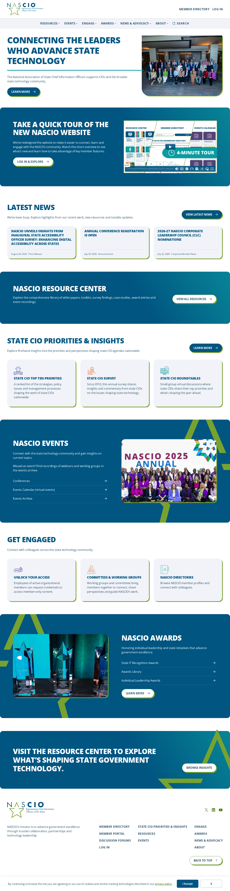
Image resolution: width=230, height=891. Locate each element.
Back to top (203, 860)
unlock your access (31, 577)
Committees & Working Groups (114, 577)
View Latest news (199, 214)
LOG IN (217, 9)
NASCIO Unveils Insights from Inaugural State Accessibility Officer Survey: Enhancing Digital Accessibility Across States (41, 237)
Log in (104, 847)
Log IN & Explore (30, 162)
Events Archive (22, 499)
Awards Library (131, 672)
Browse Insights (199, 768)
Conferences (21, 481)
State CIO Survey (101, 378)
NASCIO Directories (176, 577)
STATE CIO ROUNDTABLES (180, 378)
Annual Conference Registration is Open (114, 233)
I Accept (188, 883)
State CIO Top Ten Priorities (37, 378)
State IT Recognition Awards (139, 663)
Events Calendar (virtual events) (34, 490)
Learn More (20, 92)
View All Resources (191, 299)
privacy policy (163, 884)
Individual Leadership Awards (140, 680)
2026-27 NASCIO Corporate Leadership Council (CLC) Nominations (180, 235)
